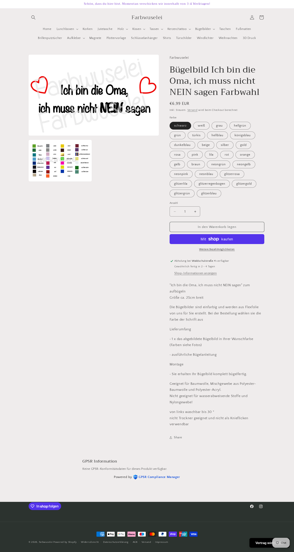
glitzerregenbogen (212, 184)
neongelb (244, 164)
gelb (177, 164)
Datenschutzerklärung (115, 542)
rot (227, 154)
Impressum (161, 542)
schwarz (180, 125)
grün (177, 135)
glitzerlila (180, 184)
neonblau (206, 174)
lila (211, 154)
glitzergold (244, 184)
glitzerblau (209, 193)
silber (225, 145)
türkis (196, 135)
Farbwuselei (46, 542)
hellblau (217, 135)
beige (206, 145)
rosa (177, 154)
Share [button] (178, 437)
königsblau (243, 135)
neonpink (181, 174)
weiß (201, 125)
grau (219, 125)
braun (196, 164)
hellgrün (240, 125)
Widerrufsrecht (90, 542)
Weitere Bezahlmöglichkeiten (217, 249)
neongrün (218, 164)
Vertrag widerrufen (269, 543)
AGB (135, 542)
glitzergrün (182, 193)
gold (243, 145)
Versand (192, 110)
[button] (33, 17)
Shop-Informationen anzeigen (195, 273)
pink (195, 154)
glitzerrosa (232, 174)
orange (245, 154)
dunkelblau (182, 145)
